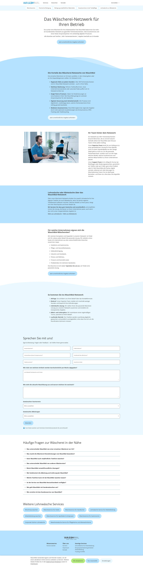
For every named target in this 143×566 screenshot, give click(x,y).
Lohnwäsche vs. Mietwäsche (108, 8)
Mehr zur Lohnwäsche (55, 214)
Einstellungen (106, 561)
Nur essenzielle (92, 561)
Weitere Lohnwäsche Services (43, 504)
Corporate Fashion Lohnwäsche (35, 522)
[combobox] (96, 355)
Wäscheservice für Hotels (51, 510)
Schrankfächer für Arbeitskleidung (84, 546)
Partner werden (51, 546)
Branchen (54, 3)
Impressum (34, 564)
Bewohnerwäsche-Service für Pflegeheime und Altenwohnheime (71, 522)
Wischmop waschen (31, 510)
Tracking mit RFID (80, 551)
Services (45, 3)
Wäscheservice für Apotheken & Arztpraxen (60, 516)
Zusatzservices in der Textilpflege (87, 8)
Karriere (65, 546)
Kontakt (63, 3)
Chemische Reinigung (45, 8)
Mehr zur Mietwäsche (70, 214)
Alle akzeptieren (78, 561)
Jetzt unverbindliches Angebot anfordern (71, 42)
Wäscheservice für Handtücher (74, 510)
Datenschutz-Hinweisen (53, 562)
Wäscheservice (31, 8)
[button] (71, 449)
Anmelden (114, 3)
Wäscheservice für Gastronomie (89, 516)
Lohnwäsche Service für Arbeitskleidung (102, 510)
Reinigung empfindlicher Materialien (64, 8)
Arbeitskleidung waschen (33, 516)
